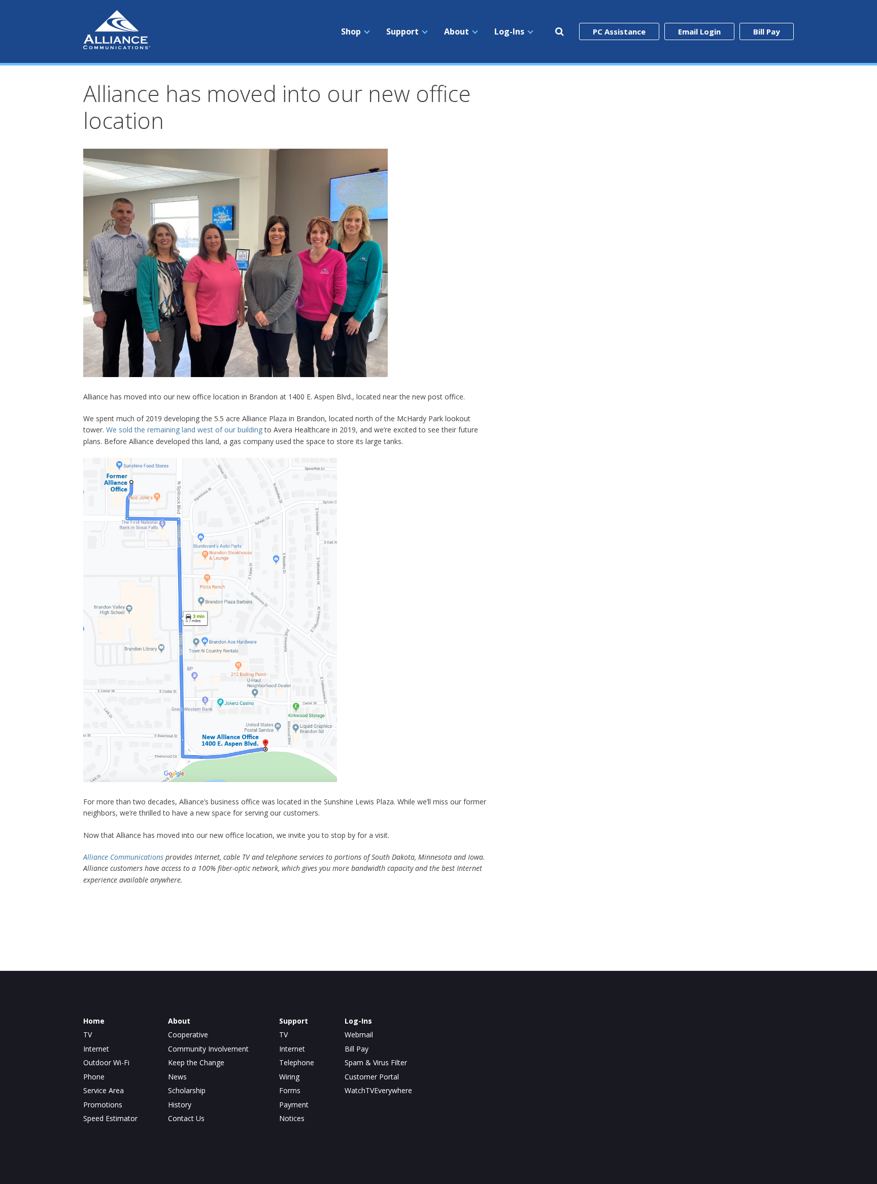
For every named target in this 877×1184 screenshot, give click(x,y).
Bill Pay (766, 31)
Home (94, 1021)
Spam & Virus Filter (376, 1062)
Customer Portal (372, 1076)
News (177, 1076)
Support (402, 31)
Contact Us (186, 1118)
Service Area (103, 1090)
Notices (292, 1118)
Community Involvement (208, 1049)
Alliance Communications (123, 857)
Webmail (359, 1034)
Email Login (699, 31)
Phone (94, 1076)
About (456, 31)
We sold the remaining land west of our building (184, 429)
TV (87, 1034)
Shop (351, 31)
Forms (289, 1090)
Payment (294, 1104)
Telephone (296, 1062)
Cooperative (188, 1034)
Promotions (102, 1104)
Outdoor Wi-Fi (106, 1062)
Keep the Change (196, 1062)
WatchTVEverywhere (378, 1090)
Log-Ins (509, 31)
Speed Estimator (110, 1118)
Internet (96, 1049)
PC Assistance (619, 31)
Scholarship (187, 1090)
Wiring (289, 1076)
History (179, 1104)
